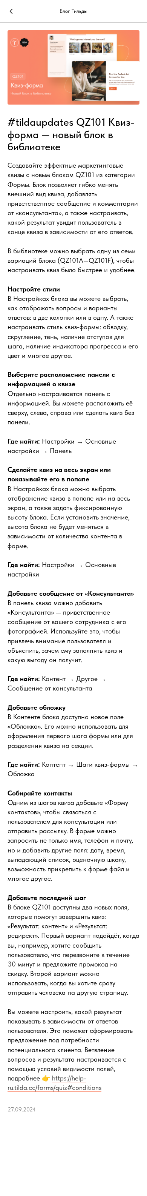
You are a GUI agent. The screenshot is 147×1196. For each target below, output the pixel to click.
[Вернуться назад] (11, 11)
